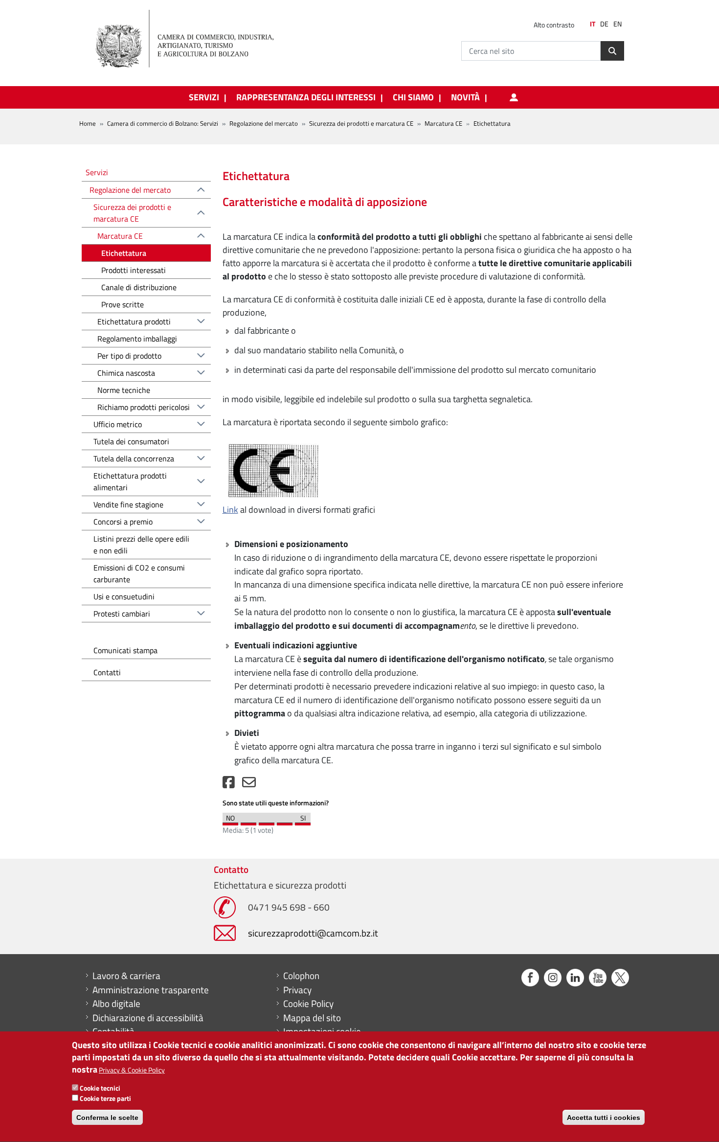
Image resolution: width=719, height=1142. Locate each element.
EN (617, 24)
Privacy (297, 990)
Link (230, 509)
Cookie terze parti (105, 1098)
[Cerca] (612, 51)
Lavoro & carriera (126, 975)
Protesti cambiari (121, 613)
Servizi (97, 172)
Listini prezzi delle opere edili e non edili (141, 544)
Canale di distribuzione (139, 287)
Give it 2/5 (248, 821)
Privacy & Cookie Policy (132, 1070)
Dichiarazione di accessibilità (147, 1018)
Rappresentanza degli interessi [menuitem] (306, 97)
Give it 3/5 (266, 821)
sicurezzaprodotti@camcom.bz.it (313, 933)
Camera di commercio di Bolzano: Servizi (162, 123)
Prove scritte (122, 304)
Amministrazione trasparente (150, 990)
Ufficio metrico (117, 424)
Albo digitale (116, 1003)
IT (592, 24)
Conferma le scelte (107, 1117)
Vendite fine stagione (128, 504)
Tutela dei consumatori (131, 441)
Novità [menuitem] (465, 97)
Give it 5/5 (303, 821)
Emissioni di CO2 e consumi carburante (139, 573)
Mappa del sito (312, 1018)
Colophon (301, 975)
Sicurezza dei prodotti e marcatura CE (361, 123)
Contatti (107, 672)
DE (604, 24)
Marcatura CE (443, 123)
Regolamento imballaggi (137, 338)
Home (87, 123)
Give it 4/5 (284, 821)
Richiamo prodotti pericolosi (143, 407)
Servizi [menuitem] (204, 97)
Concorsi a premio (123, 521)
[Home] (193, 39)
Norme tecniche (123, 390)
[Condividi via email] (249, 784)
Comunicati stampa (125, 650)
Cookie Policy (308, 1003)
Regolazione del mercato (263, 123)
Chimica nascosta (126, 373)
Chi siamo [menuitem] (413, 97)
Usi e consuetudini (124, 596)
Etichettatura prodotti (134, 321)
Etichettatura (123, 253)
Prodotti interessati (133, 270)
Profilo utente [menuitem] (513, 97)
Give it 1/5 (230, 821)
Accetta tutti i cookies (603, 1117)
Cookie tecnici (100, 1088)
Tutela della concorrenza (133, 458)
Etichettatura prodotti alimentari (130, 481)
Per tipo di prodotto (129, 356)
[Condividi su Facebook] (229, 784)
